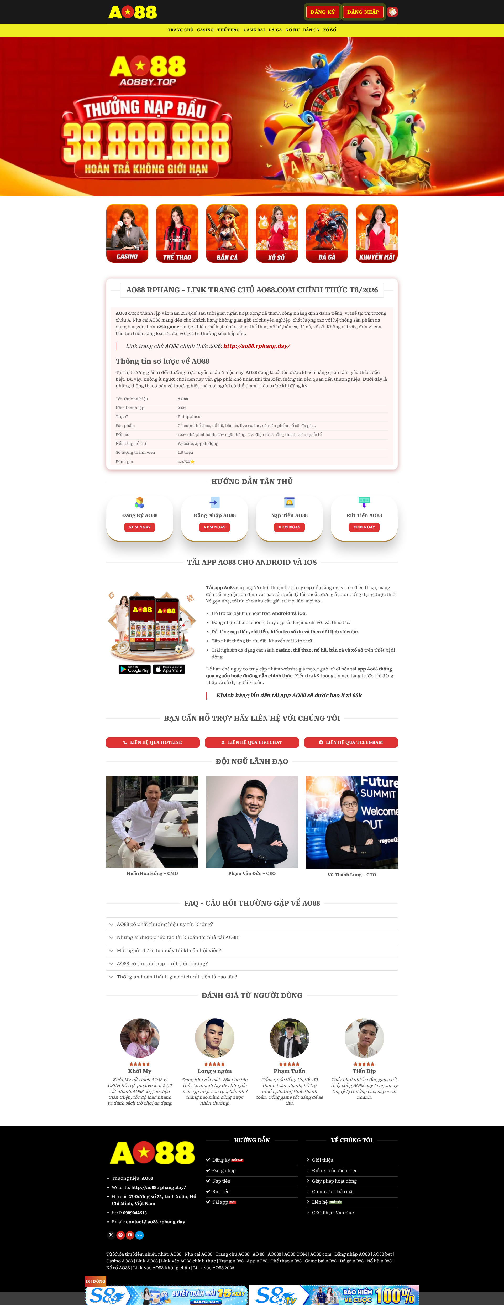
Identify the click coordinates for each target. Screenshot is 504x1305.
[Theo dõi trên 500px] (139, 1235)
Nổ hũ (292, 30)
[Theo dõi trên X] (111, 1235)
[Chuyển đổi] (111, 924)
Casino (205, 30)
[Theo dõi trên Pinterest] (120, 1235)
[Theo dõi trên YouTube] (130, 1235)
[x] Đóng (95, 1281)
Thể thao (228, 30)
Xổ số (329, 30)
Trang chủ (180, 30)
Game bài (254, 30)
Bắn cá (311, 30)
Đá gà (275, 30)
